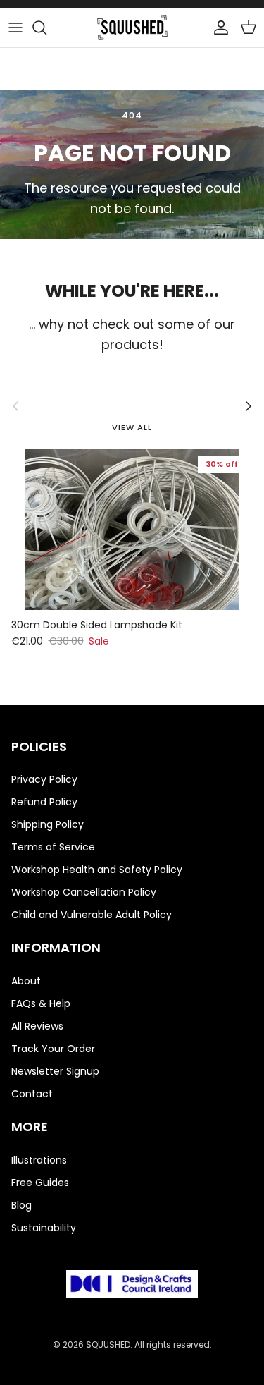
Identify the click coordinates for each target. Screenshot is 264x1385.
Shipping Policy (47, 824)
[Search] (46, 27)
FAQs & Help (40, 1003)
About (26, 981)
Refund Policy (44, 802)
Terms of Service (53, 847)
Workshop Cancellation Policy (83, 892)
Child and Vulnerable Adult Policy (91, 915)
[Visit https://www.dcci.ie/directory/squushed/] (132, 1286)
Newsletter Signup (55, 1071)
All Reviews (37, 1026)
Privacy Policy (44, 779)
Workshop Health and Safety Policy (96, 869)
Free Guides (40, 1183)
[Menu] (15, 27)
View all (131, 427)
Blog (21, 1205)
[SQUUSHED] (132, 27)
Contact (32, 1094)
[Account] (217, 27)
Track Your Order (53, 1049)
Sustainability (43, 1228)
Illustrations (39, 1160)
